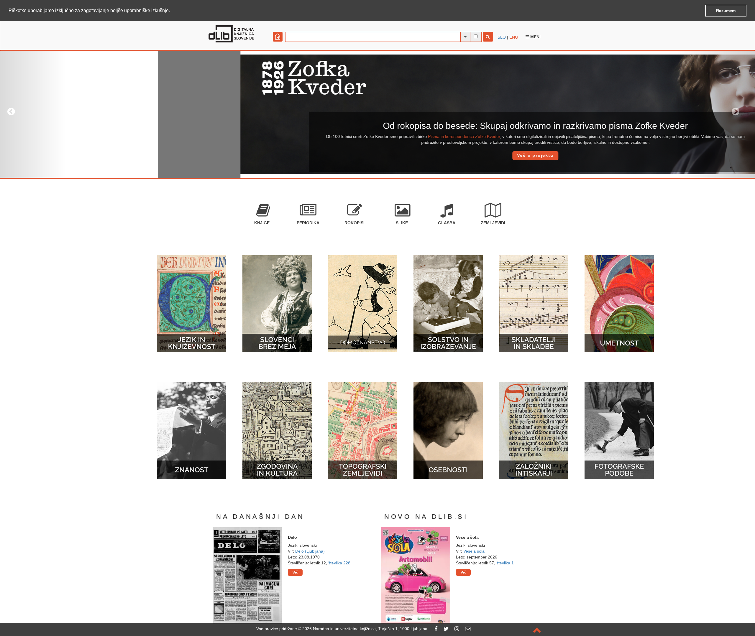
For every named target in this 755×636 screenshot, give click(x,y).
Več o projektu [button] (377, 155)
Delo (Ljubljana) (310, 551)
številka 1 (505, 563)
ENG (513, 37)
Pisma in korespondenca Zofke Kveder (306, 136)
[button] (172, 11)
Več (295, 572)
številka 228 (339, 563)
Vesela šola (474, 551)
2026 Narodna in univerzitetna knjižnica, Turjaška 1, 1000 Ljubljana (364, 628)
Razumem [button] (726, 10)
